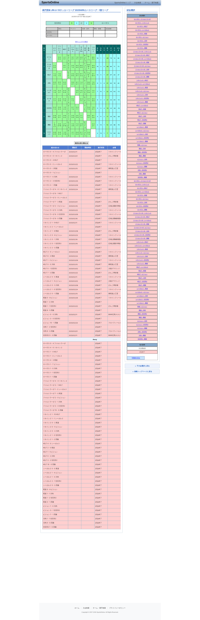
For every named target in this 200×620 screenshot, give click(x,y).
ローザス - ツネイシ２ (142, 23)
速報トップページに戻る (142, 371)
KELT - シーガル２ (142, 105)
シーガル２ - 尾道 (142, 127)
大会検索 (137, 3)
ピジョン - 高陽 (142, 166)
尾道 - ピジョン (142, 145)
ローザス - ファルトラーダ (142, 19)
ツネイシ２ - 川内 (142, 94)
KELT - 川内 (142, 116)
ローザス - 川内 (142, 41)
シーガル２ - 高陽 (142, 141)
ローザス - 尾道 (142, 33)
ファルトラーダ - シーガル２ (142, 59)
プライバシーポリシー (117, 608)
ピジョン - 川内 (142, 159)
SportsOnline (50, 2)
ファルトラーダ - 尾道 (142, 62)
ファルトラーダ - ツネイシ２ (142, 51)
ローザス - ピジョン (142, 37)
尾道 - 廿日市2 (142, 152)
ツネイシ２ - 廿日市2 (142, 98)
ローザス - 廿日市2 (142, 44)
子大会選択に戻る (142, 366)
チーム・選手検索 (151, 3)
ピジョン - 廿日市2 (142, 163)
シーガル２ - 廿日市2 (142, 138)
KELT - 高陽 (142, 123)
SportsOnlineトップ (122, 3)
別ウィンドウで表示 (81, 42)
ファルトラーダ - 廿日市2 (142, 73)
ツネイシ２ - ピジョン (142, 91)
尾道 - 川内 (142, 148)
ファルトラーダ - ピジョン (142, 66)
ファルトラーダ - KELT (142, 55)
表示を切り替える (81, 143)
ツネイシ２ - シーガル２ (142, 84)
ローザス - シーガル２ (142, 30)
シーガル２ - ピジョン (142, 130)
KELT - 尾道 (142, 109)
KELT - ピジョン (142, 112)
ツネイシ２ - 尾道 (142, 87)
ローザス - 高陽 (142, 48)
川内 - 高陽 (142, 174)
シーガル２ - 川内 (142, 134)
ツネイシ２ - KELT (142, 80)
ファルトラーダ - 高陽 (142, 77)
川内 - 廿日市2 (142, 170)
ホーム (77, 608)
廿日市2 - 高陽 (142, 177)
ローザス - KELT (142, 26)
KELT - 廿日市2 (142, 120)
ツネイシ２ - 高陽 (142, 102)
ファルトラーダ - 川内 (142, 69)
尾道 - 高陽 (142, 156)
